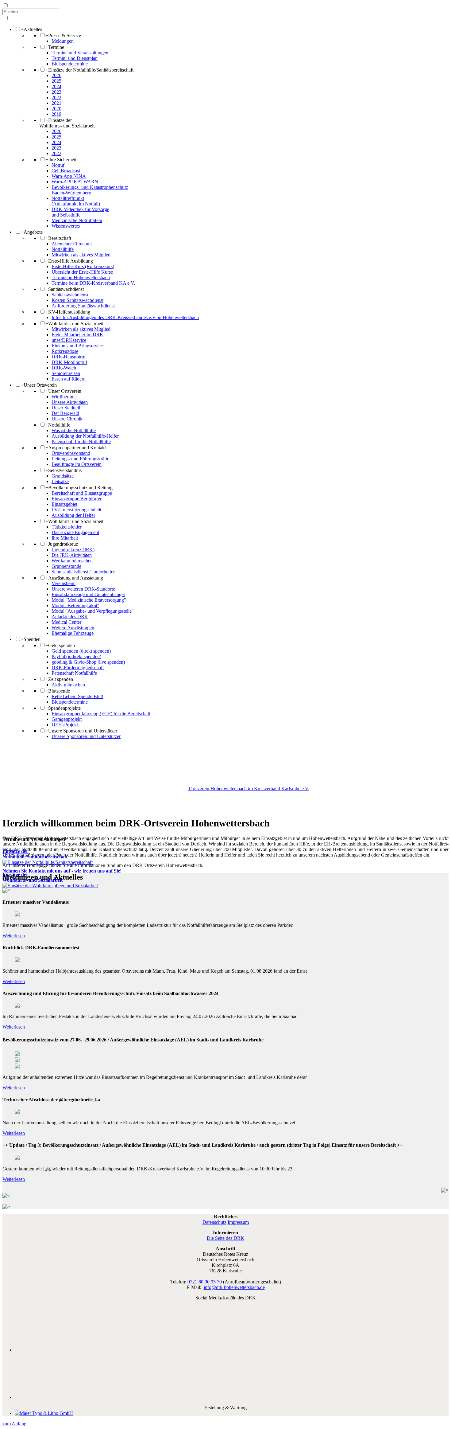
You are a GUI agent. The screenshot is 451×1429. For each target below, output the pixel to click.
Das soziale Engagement (75, 532)
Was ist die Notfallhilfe (74, 430)
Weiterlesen (13, 935)
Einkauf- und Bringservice (77, 345)
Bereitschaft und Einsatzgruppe (82, 493)
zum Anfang (14, 1423)
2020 (56, 108)
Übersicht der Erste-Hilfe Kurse (82, 272)
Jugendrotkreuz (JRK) (73, 549)
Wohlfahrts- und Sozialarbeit (74, 323)
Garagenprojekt (67, 719)
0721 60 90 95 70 (204, 1281)
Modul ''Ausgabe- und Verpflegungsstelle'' (92, 611)
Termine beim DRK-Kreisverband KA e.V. (93, 283)
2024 (56, 86)
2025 (56, 81)
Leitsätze (60, 481)
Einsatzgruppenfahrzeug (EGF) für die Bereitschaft (101, 713)
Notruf (58, 165)
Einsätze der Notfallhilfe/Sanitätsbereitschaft (89, 69)
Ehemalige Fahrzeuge (73, 633)
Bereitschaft (58, 238)
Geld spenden (60, 645)
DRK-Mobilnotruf (69, 362)
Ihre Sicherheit (60, 159)
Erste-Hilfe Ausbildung (69, 261)
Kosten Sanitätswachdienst (77, 300)
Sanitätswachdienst (70, 294)
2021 (56, 103)
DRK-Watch (64, 367)
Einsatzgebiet (64, 504)
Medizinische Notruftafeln (77, 220)
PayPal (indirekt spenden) (76, 656)
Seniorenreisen (66, 373)
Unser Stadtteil (66, 407)
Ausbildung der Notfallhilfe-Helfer (85, 436)
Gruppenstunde (66, 566)
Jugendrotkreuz (61, 544)
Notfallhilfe (63, 249)
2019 (56, 114)
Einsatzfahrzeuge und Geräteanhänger (88, 594)
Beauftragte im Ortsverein (77, 464)
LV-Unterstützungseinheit (76, 509)
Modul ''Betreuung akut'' (75, 605)
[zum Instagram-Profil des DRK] (232, 1397)
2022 (56, 97)
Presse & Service (63, 35)
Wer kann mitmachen (72, 560)
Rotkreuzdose (65, 351)
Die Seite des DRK (225, 1238)
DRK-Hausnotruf (69, 356)
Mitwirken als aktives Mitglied (81, 254)
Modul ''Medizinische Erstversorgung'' (89, 600)
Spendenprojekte (63, 708)
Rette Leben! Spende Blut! (77, 696)
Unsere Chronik (67, 418)
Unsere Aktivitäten (70, 402)
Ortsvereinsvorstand (71, 453)
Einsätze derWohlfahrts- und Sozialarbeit (66, 123)
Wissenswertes (66, 225)
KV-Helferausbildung (67, 311)
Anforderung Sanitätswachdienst (83, 305)
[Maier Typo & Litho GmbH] (44, 1413)
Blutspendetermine (70, 63)
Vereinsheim (63, 583)
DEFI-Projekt (65, 724)
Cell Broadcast (66, 170)
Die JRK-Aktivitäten (72, 555)
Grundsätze (63, 475)
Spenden (30, 639)
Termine (54, 47)
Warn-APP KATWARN (75, 181)
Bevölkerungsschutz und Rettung (79, 487)
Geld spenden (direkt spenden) (81, 651)
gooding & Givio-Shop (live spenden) (88, 662)
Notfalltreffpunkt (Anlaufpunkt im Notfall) (76, 201)
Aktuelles (31, 29)
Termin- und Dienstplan (75, 58)
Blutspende (57, 690)
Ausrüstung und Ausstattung (74, 577)
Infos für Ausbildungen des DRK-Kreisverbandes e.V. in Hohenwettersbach (125, 317)
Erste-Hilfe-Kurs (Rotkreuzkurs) (83, 266)
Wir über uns (64, 396)
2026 (56, 75)
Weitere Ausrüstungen (73, 627)
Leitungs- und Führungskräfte (80, 458)
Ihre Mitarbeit (65, 538)
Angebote (32, 232)
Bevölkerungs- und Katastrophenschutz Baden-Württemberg (90, 190)
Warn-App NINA (69, 176)
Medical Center (66, 622)
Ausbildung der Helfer (73, 515)
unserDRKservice (69, 340)
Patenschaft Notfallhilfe (74, 673)
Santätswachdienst (64, 289)
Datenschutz (214, 1222)
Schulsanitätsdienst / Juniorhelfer (83, 571)
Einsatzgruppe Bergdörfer (77, 498)
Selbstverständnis (63, 470)
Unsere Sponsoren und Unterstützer (81, 730)
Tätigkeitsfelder (67, 526)
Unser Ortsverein (39, 385)
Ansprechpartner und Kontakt (75, 447)
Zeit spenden (59, 679)
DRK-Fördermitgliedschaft (78, 667)
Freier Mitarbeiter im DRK (77, 334)
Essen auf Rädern (69, 378)
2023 (56, 92)
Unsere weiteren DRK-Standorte (83, 589)
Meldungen (63, 41)
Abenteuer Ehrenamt (72, 243)
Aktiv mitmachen (68, 684)
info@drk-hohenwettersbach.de (234, 1287)
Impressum (238, 1222)
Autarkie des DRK (70, 616)
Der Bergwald (65, 413)
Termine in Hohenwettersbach (81, 277)
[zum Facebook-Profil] (232, 1350)
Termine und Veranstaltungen (80, 52)
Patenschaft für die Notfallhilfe (81, 441)
